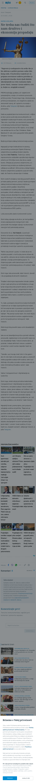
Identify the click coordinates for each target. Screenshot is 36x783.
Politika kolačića (19, 729)
